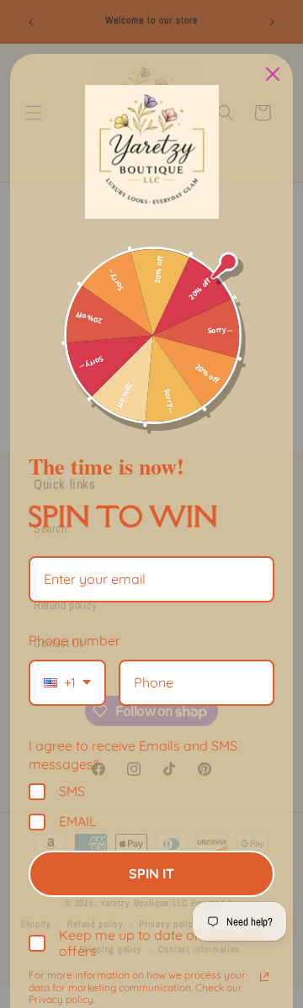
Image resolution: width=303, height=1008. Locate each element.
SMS (72, 791)
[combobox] (67, 683)
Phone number (74, 640)
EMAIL (78, 822)
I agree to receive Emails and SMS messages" (133, 754)
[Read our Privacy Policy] (264, 977)
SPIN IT (151, 873)
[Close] (272, 74)
